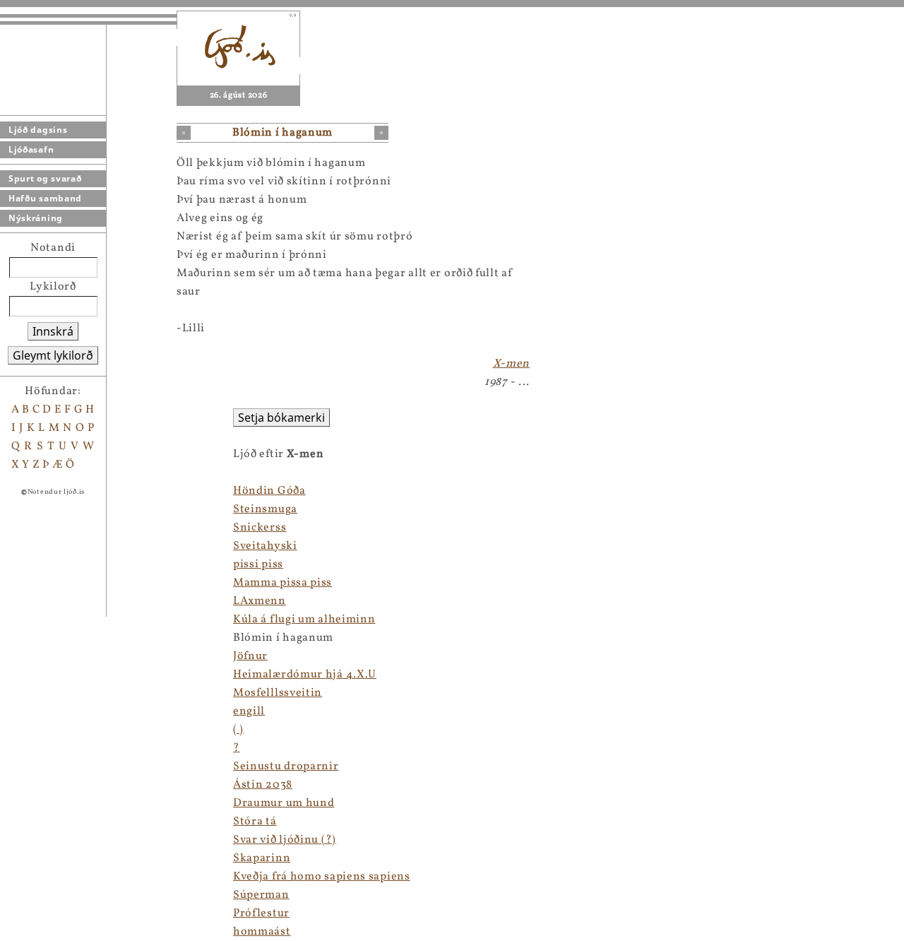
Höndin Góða (269, 491)
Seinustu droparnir (286, 766)
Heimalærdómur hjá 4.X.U (304, 674)
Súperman (261, 895)
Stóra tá (255, 821)
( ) (238, 730)
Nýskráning (35, 218)
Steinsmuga (265, 509)
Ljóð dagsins (37, 130)
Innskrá (52, 331)
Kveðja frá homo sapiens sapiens (321, 876)
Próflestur (261, 913)
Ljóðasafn (31, 149)
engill (249, 711)
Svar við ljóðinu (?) (284, 840)
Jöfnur (250, 656)
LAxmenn (259, 601)
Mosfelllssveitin (277, 693)
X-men (511, 364)
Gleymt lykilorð (53, 355)
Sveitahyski (265, 546)
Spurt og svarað (45, 178)
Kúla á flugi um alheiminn (304, 619)
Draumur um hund (284, 803)
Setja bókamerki (281, 417)
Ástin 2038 (262, 785)
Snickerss (259, 527)
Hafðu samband (45, 198)
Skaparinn (261, 858)
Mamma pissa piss (282, 583)
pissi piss (258, 564)
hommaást (262, 932)
